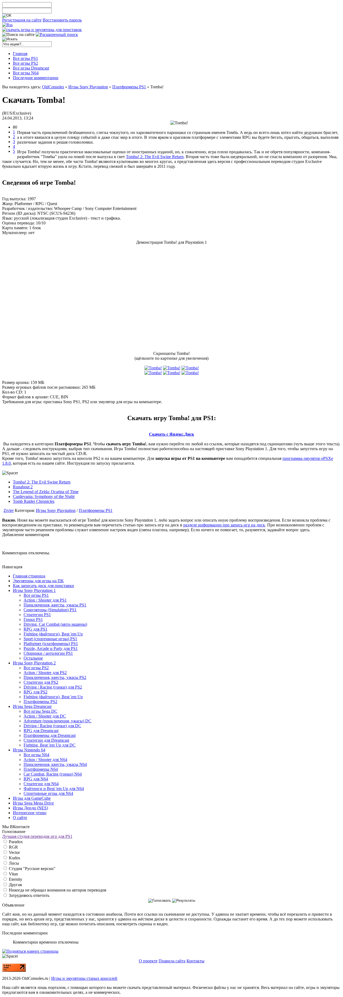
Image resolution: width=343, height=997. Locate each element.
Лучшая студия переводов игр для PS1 (37, 836)
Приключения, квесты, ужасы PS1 (55, 605)
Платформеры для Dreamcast (50, 735)
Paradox (15, 841)
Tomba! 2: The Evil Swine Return (155, 156)
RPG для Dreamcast (41, 730)
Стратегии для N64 (41, 783)
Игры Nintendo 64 (29, 750)
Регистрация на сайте (22, 20)
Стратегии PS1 (37, 614)
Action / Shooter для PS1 (45, 600)
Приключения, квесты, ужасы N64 (55, 764)
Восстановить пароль (62, 20)
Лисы (13, 863)
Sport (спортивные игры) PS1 (50, 638)
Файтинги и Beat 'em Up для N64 (54, 788)
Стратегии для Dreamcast (46, 740)
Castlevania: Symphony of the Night (43, 496)
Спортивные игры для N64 (48, 793)
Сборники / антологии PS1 (48, 653)
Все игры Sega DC (40, 711)
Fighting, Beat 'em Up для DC (50, 745)
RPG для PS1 (35, 629)
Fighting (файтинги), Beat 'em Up (53, 634)
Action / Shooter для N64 (45, 759)
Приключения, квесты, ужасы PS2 (55, 677)
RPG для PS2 (35, 692)
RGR (13, 847)
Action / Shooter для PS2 (45, 672)
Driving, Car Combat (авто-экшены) (55, 624)
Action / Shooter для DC (45, 716)
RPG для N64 (36, 779)
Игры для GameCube (32, 798)
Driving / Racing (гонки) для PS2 (53, 687)
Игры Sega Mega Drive (33, 803)
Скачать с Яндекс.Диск (171, 434)
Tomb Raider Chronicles (33, 501)
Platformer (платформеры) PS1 (51, 643)
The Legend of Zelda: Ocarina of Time (46, 491)
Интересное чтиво (29, 812)
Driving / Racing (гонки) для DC (52, 725)
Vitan (13, 874)
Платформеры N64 (41, 769)
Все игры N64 (36, 754)
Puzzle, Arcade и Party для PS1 (51, 648)
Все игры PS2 (36, 667)
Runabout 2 (23, 487)
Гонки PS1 (33, 619)
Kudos (14, 858)
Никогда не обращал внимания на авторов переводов (57, 890)
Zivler (8, 510)
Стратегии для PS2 (41, 682)
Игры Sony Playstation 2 (34, 663)
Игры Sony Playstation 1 (34, 590)
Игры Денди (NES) (30, 808)
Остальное (33, 658)
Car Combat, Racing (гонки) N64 (53, 774)
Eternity (15, 879)
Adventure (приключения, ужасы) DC (57, 721)
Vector (14, 852)
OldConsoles (53, 87)
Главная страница (29, 576)
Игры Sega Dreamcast (32, 706)
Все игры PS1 (36, 595)
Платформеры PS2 (40, 701)
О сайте (20, 817)
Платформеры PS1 (129, 87)
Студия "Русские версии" (31, 868)
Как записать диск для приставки (43, 585)
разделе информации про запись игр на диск (224, 525)
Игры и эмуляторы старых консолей (84, 978)
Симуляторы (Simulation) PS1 (50, 609)
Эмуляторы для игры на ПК (38, 580)
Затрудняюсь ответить (28, 895)
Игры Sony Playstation (88, 87)
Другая (15, 884)
